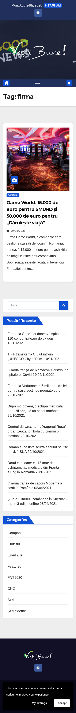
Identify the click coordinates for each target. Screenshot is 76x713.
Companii (13, 195)
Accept (62, 703)
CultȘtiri (14, 544)
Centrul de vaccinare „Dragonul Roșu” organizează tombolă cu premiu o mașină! (37, 431)
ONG (11, 589)
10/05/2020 (18, 230)
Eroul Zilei (15, 555)
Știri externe (17, 611)
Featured (15, 566)
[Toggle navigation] (37, 83)
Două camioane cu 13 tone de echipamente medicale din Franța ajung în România (33, 467)
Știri (11, 600)
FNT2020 (15, 577)
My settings (39, 703)
